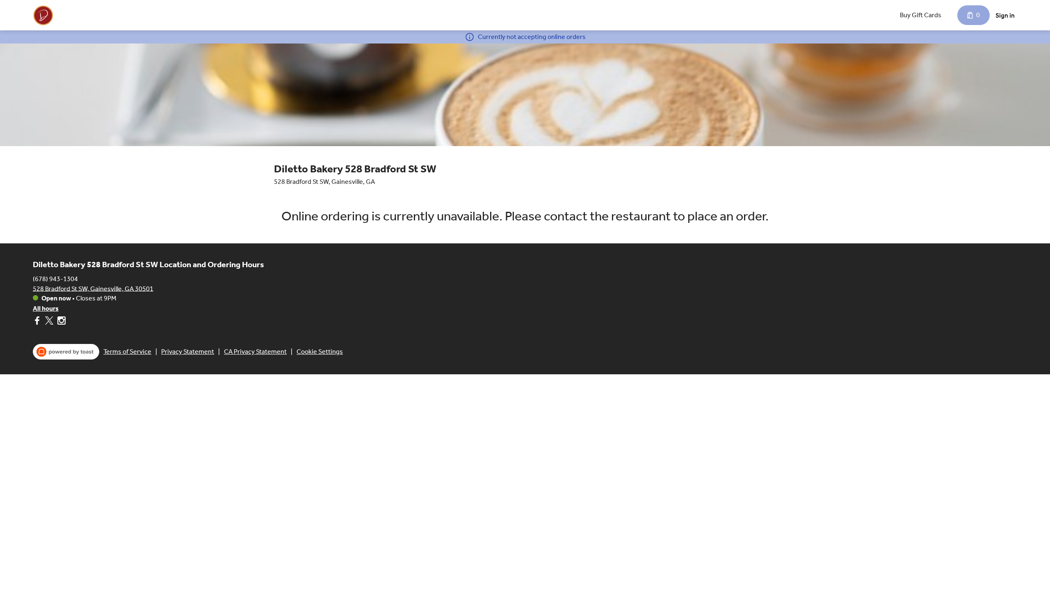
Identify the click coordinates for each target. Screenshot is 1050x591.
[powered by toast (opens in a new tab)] (66, 352)
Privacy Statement (187, 351)
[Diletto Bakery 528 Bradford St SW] (43, 15)
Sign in (1005, 15)
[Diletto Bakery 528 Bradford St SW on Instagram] (60, 322)
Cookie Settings (320, 351)
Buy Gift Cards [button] (920, 15)
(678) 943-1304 (55, 278)
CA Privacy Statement (255, 351)
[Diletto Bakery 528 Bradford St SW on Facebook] (38, 322)
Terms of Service (127, 351)
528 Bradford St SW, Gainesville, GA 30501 (93, 288)
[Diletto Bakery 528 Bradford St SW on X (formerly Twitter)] (49, 322)
